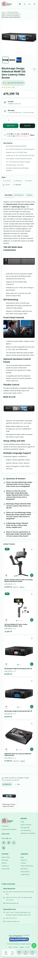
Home (3, 12)
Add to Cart (10, 126)
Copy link (18, 185)
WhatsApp (19, 181)
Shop (22, 822)
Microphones (25, 828)
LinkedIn (7, 185)
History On (8, 784)
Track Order (6, 869)
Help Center (6, 857)
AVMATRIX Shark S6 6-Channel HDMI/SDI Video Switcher (17, 754)
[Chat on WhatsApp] (34, 945)
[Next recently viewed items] (34, 799)
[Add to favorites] (34, 69)
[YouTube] (9, 843)
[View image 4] (20, 575)
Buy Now (27, 126)
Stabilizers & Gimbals (28, 833)
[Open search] (25, 4)
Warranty (5, 860)
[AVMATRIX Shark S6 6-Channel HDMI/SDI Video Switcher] (19, 736)
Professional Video (12, 12)
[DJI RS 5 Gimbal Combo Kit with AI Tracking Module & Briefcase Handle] (19, 562)
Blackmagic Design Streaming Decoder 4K (18, 711)
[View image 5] (21, 575)
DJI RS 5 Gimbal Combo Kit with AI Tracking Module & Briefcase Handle (18, 580)
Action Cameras (26, 825)
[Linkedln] (4, 848)
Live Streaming (26, 831)
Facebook (7, 181)
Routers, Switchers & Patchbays (10, 16)
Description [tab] (9, 195)
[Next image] (33, 37)
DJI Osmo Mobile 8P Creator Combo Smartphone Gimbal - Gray (15, 625)
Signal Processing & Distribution (11, 14)
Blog (22, 857)
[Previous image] (5, 37)
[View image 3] (20, 664)
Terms (10, 947)
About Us (24, 860)
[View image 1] (16, 575)
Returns (4, 863)
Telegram (29, 181)
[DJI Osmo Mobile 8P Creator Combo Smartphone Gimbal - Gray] (19, 607)
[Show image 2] (12, 60)
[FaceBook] (4, 843)
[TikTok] (14, 843)
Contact (23, 863)
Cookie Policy (25, 875)
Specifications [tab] (19, 195)
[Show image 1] (5, 60)
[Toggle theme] (29, 4)
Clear (18, 784)
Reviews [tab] (29, 195)
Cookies (21, 947)
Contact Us (5, 866)
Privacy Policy (25, 872)
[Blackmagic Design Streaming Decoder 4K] (19, 693)
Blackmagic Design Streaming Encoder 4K (18, 669)
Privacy (16, 947)
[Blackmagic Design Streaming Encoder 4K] (19, 651)
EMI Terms (24, 869)
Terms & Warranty (27, 866)
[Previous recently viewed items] (4, 799)
